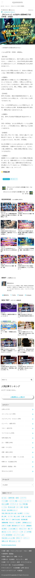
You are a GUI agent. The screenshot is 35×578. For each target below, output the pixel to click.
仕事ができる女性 (16, 519)
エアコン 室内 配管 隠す (7, 535)
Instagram (28, 295)
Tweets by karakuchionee (8, 545)
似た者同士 (4, 528)
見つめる (4, 510)
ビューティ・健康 (8, 423)
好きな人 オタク (23, 528)
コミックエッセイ (8, 414)
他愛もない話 (5, 541)
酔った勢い (4, 516)
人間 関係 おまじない (26, 522)
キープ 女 (10, 516)
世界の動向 (6, 438)
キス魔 (22, 516)
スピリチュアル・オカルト (11, 418)
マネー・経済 (7, 428)
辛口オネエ (6, 179)
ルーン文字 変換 (27, 531)
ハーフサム (4, 507)
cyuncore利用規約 (18, 565)
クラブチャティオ (14, 504)
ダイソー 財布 (20, 507)
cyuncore (17, 2)
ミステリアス (23, 497)
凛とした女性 (17, 516)
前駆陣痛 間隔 (5, 522)
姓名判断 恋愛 (24, 519)
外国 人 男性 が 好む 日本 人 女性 (9, 513)
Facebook (21, 295)
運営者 (20, 570)
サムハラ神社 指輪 (23, 504)
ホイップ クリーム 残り (19, 535)
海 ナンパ (8, 519)
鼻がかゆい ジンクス (6, 531)
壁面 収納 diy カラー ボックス (18, 525)
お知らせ (6, 409)
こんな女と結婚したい (13, 528)
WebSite (7, 295)
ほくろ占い (4, 497)
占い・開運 (7, 442)
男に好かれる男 (11, 507)
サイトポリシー (7, 567)
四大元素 (26, 507)
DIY (19, 541)
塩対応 (17, 497)
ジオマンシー (15, 531)
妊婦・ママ (7, 447)
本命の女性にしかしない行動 (8, 538)
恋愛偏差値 (28, 525)
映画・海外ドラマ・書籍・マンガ (13, 457)
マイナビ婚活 (5, 501)
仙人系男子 (20, 513)
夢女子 (3, 519)
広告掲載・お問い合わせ (21, 567)
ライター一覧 (6, 565)
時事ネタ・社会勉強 (9, 461)
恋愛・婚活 (7, 452)
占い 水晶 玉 (28, 516)
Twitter (14, 295)
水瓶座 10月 (14, 179)
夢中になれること (13, 541)
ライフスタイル (8, 433)
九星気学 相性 (11, 497)
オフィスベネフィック (9, 570)
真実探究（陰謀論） (9, 466)
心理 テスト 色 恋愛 (6, 525)
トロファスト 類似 (13, 501)
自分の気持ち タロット (12, 510)
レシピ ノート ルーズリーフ (25, 501)
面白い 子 (30, 528)
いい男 (21, 531)
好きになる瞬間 (5, 504)
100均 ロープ (19, 538)
